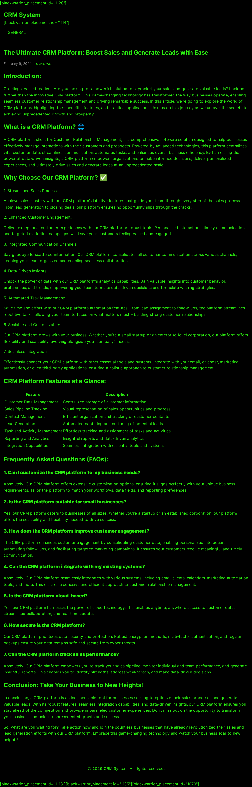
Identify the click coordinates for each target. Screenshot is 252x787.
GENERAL (17, 32)
